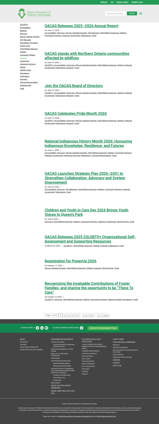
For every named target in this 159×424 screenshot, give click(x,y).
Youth (94, 36)
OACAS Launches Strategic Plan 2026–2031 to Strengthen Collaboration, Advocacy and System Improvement (85, 177)
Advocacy (61, 33)
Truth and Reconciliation (101, 155)
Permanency (127, 299)
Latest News (118, 339)
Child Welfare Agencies (109, 33)
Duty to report (86, 358)
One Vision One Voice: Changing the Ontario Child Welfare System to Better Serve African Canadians (63, 370)
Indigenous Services (71, 155)
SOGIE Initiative (55, 383)
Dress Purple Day (118, 354)
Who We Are (24, 342)
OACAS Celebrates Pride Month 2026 (76, 113)
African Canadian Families (76, 33)
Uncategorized (25, 85)
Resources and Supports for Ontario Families (62, 350)
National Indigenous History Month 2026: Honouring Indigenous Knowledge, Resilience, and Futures (88, 143)
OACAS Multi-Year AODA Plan (106, 416)
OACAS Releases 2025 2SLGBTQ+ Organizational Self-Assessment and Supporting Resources (90, 239)
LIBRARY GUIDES (122, 2)
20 (91, 315)
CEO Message (93, 33)
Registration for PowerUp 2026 (70, 261)
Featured (65, 36)
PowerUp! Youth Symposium (62, 375)
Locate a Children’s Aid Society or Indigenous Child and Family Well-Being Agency (94, 346)
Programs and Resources (62, 339)
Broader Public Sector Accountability (31, 349)
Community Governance (89, 353)
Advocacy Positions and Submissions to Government (125, 351)
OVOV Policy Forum (59, 377)
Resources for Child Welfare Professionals (59, 355)
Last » (105, 315)
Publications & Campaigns (124, 342)
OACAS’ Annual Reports (120, 347)
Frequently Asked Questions (90, 351)
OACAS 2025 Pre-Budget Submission (61, 387)
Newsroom (116, 345)
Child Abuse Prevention (29, 43)
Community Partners (53, 36)
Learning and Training (57, 342)
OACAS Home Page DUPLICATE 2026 (63, 392)
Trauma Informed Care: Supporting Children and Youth (64, 345)
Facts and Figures (87, 356)
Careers (116, 360)
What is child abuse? (88, 364)
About (22, 339)
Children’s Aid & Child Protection (91, 340)
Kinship (119, 299)
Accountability (50, 33)
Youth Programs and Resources (61, 361)
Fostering (85, 371)
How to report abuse (88, 366)
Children (123, 33)
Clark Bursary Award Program (62, 366)
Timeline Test (57, 380)
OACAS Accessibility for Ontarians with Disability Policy (76, 416)
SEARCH (132, 13)
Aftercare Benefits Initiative (61, 363)
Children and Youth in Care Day (122, 357)
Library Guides (55, 358)
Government (75, 36)
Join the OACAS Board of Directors (74, 86)
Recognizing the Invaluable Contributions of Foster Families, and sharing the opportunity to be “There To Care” (89, 287)
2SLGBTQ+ (49, 65)
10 (86, 315)
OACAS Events (123, 222)
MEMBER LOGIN (137, 2)
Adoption (23, 31)
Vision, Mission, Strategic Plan (29, 347)
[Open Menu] (140, 13)
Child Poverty (25, 46)
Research (70, 68)
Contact (116, 363)
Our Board (23, 344)
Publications (86, 36)
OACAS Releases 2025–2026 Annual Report (81, 26)
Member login (117, 365)
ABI (112, 2)
